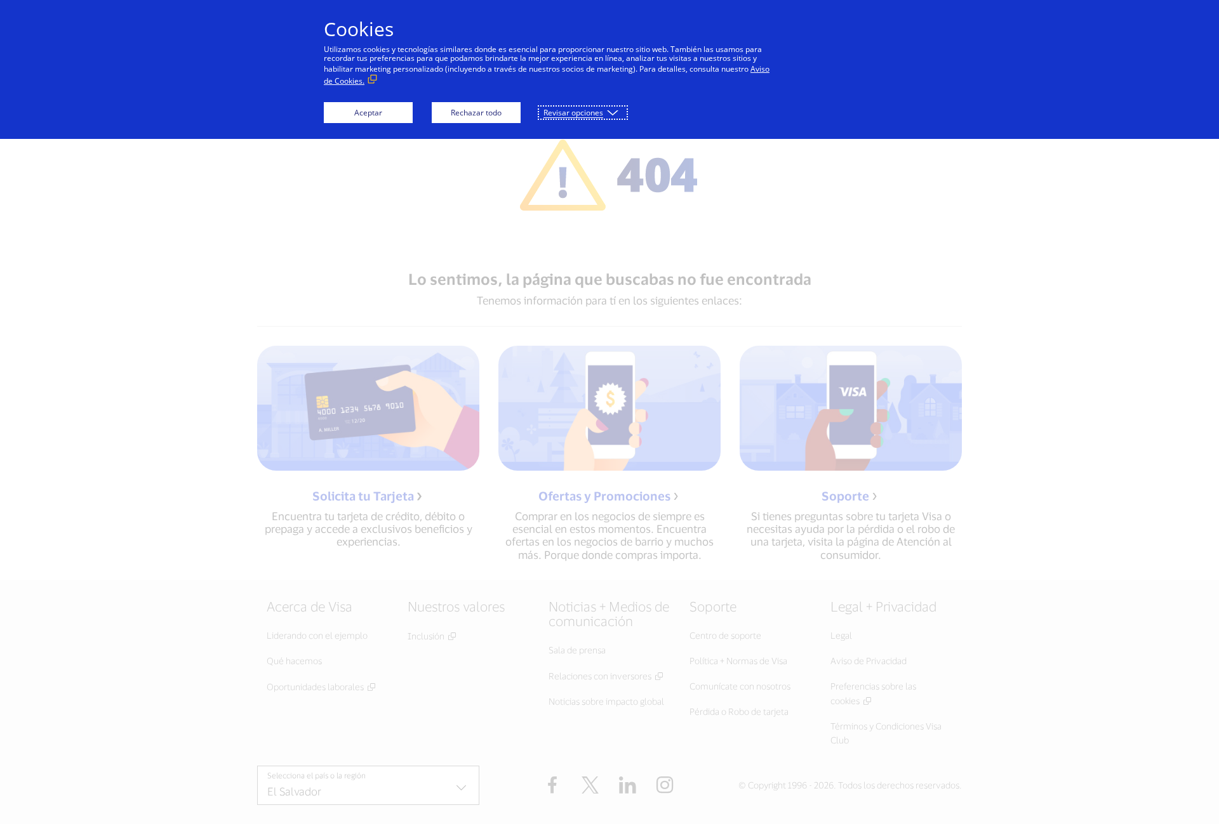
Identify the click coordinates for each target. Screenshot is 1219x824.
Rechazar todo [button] (476, 112)
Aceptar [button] (368, 112)
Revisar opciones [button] (573, 112)
